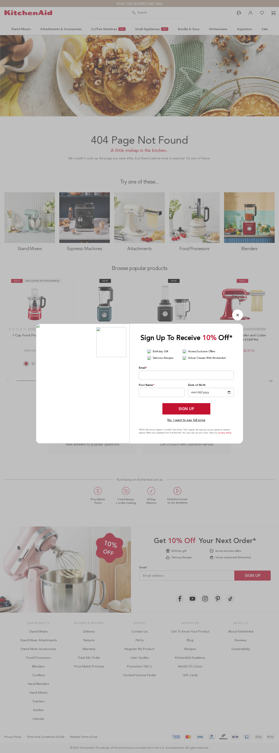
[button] (237, 314)
